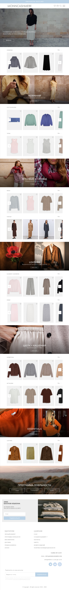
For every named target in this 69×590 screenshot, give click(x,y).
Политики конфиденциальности (21, 579)
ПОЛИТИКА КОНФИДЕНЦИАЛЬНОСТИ (44, 548)
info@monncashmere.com (53, 556)
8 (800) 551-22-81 (56, 553)
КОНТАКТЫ (37, 539)
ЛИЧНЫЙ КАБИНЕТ (10, 534)
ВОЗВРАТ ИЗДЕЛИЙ (39, 545)
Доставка (8, 542)
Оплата (7, 548)
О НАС (35, 534)
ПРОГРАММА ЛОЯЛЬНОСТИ (12, 537)
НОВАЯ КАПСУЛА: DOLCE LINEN (35, 1)
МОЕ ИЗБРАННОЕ (9, 539)
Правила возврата (10, 545)
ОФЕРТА (36, 542)
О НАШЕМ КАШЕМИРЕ (40, 537)
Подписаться (41, 574)
